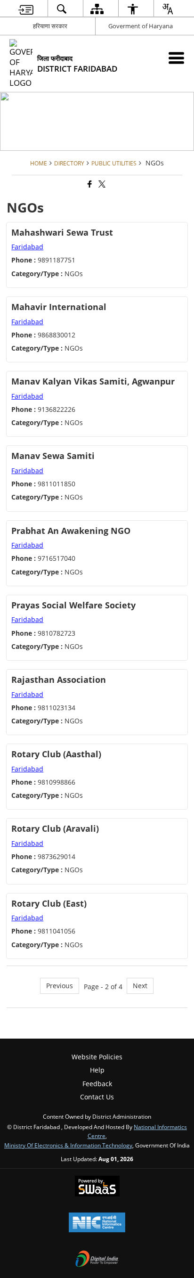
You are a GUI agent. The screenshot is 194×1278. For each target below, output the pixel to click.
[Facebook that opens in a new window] (89, 184)
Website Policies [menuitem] (97, 1056)
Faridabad (27, 246)
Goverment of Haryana (140, 26)
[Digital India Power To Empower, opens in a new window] (97, 1259)
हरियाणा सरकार (50, 26)
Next (140, 985)
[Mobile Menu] (176, 57)
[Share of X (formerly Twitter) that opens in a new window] (101, 184)
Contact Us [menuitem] (97, 1096)
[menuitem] (26, 8)
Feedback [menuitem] (97, 1083)
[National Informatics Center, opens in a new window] (97, 1223)
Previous (59, 985)
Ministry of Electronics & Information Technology (68, 1145)
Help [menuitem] (97, 1069)
